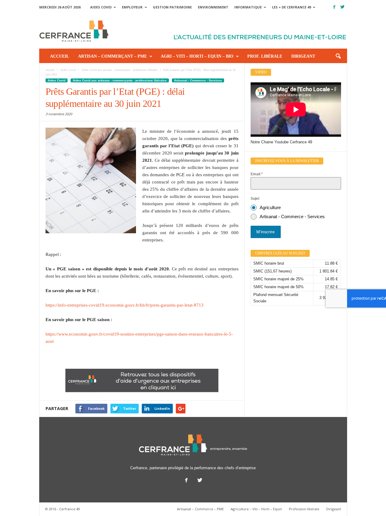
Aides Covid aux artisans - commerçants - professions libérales (120, 80)
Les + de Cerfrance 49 (291, 7)
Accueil (59, 56)
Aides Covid (101, 7)
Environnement (213, 7)
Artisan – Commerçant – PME (112, 56)
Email (257, 174)
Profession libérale (304, 509)
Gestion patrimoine (172, 7)
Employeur (132, 7)
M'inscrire (265, 231)
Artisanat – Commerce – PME (200, 509)
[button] (338, 56)
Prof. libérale (264, 56)
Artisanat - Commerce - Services (198, 80)
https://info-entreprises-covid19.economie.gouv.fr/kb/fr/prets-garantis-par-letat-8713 (125, 305)
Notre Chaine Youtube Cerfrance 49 (281, 142)
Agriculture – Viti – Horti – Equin (256, 509)
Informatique (248, 7)
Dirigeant (303, 56)
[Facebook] (334, 7)
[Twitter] (342, 7)
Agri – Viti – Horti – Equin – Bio (197, 56)
